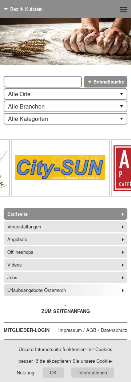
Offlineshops (20, 251)
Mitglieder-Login (26, 330)
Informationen (92, 372)
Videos (14, 264)
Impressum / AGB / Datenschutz (92, 330)
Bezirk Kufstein (26, 8)
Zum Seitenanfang (65, 311)
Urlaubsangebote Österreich (36, 289)
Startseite (17, 213)
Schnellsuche (109, 81)
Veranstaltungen (24, 226)
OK (53, 372)
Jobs (12, 277)
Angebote (17, 239)
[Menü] (111, 9)
